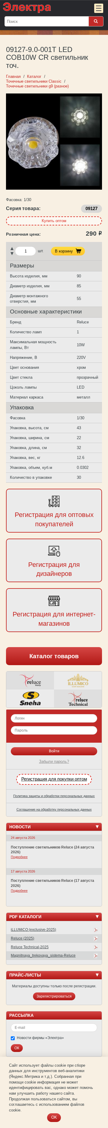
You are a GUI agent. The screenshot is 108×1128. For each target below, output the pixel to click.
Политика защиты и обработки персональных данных (54, 796)
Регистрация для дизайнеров (54, 569)
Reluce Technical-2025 (30, 947)
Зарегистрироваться (54, 996)
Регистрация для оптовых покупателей (54, 519)
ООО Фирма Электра (42, 7)
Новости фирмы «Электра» (40, 1038)
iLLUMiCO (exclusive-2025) (33, 930)
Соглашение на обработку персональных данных (54, 809)
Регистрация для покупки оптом (54, 779)
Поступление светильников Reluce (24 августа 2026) (52, 849)
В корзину (64, 251)
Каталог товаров (54, 656)
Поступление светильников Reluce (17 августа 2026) (52, 883)
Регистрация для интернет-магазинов (54, 618)
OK (54, 1117)
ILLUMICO (78, 680)
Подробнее (19, 857)
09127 (92, 208)
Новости (20, 826)
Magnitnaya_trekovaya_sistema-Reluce (43, 955)
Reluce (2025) (22, 938)
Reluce (30, 680)
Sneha (30, 698)
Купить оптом (54, 221)
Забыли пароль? (54, 761)
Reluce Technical (78, 698)
